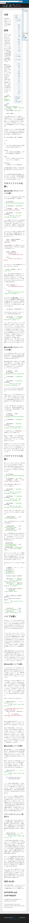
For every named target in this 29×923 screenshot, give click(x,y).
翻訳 (14, 917)
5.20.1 (23, 24)
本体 (7, 4)
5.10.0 (23, 32)
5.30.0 (23, 19)
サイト (17, 917)
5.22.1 (23, 23)
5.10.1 (23, 30)
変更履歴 (23, 37)
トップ (3, 4)
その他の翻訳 (5, 6)
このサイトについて (17, 6)
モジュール (18, 4)
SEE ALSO (17, 97)
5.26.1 (23, 20)
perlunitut (13, 342)
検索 (21, 1)
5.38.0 (23, 14)
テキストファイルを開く (17, 20)
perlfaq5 (10, 179)
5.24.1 (23, 21)
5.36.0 (23, 15)
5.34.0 (23, 16)
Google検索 (3, 3)
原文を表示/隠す (25, 40)
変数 (14, 4)
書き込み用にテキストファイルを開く (19, 46)
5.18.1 (23, 25)
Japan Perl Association (15, 919)
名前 (16, 15)
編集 (22, 36)
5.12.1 (23, 29)
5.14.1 (23, 28)
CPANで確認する (25, 10)
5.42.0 (23, 12)
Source (23, 34)
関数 (10, 4)
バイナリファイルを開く (17, 56)
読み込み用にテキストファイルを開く (19, 31)
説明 (16, 17)
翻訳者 (10, 6)
